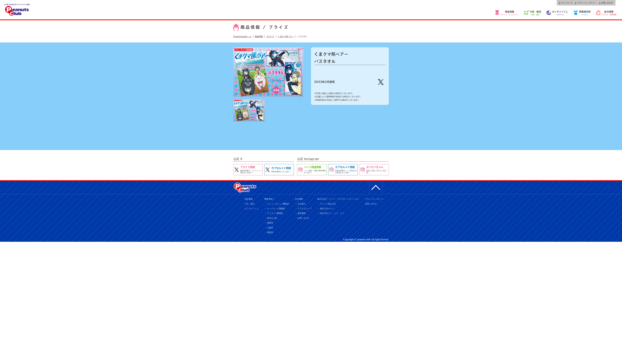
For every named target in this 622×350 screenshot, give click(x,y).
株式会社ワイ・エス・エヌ (332, 213)
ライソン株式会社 (328, 204)
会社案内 (301, 204)
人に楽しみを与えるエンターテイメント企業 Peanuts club (17, 9)
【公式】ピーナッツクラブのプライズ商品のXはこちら (380, 82)
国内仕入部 (272, 218)
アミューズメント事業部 (278, 204)
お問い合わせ (304, 218)
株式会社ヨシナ (327, 209)
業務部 (270, 232)
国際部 (270, 223)
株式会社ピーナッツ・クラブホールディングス (338, 199)
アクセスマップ (304, 209)
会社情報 (299, 199)
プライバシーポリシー (375, 199)
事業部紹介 (269, 199)
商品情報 (249, 199)
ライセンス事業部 (275, 213)
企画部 (270, 228)
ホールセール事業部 (276, 209)
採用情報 (301, 213)
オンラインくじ (252, 209)
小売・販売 (249, 204)
